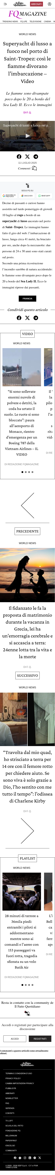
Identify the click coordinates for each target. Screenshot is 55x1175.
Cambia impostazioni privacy (19, 1083)
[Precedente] (27, 508)
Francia (27, 298)
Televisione (35, 21)
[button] (27, 136)
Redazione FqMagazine (23, 464)
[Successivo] (27, 833)
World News (27, 34)
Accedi (15, 1038)
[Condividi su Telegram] (36, 156)
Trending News (10, 21)
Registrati (40, 1038)
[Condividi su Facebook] (19, 156)
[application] (27, 136)
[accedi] (49, 4)
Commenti (24, 168)
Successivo (27, 675)
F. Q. (29, 112)
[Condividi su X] (27, 156)
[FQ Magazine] (27, 14)
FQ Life (23, 21)
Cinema (47, 21)
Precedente (27, 531)
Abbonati (36, 4)
